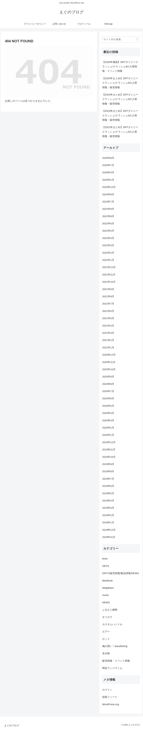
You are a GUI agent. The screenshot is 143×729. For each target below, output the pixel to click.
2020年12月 (109, 354)
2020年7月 (108, 391)
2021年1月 (108, 347)
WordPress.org (110, 704)
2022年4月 (108, 238)
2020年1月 (108, 435)
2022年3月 (108, 245)
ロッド (106, 639)
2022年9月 (108, 209)
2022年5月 (108, 230)
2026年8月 (108, 158)
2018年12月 (109, 529)
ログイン (107, 689)
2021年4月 (108, 325)
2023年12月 (109, 187)
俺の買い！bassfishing (114, 646)
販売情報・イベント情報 (116, 660)
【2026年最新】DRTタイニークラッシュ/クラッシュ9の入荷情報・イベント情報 (120, 67)
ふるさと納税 (109, 609)
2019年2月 (108, 515)
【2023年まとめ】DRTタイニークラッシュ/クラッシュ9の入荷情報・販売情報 (120, 115)
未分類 (106, 653)
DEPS (105, 566)
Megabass (108, 587)
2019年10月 (109, 457)
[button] (137, 39)
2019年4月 (108, 500)
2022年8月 (108, 216)
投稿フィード (109, 697)
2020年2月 (108, 427)
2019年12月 (109, 442)
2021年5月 (108, 318)
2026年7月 (108, 165)
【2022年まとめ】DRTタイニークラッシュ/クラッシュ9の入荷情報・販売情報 (120, 132)
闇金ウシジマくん (112, 668)
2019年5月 (108, 493)
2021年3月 (108, 333)
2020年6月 (108, 398)
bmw (105, 558)
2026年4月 (108, 172)
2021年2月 (108, 340)
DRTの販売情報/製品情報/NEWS (120, 573)
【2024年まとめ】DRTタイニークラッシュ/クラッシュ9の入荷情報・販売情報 (120, 99)
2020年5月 (108, 405)
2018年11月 (108, 537)
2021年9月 (108, 289)
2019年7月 (108, 478)
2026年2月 (108, 179)
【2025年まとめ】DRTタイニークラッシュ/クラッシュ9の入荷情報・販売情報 (120, 83)
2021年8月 (108, 296)
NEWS (106, 602)
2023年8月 (108, 194)
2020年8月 (108, 384)
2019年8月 (108, 471)
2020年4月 (108, 413)
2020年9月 (108, 376)
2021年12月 (109, 267)
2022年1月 (108, 260)
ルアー (106, 631)
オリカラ (107, 617)
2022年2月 (108, 252)
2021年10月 (109, 281)
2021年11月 (108, 274)
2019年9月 (108, 464)
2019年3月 (108, 507)
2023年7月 (108, 201)
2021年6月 (108, 311)
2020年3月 (108, 420)
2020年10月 (109, 369)
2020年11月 (108, 362)
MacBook (107, 580)
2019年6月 (108, 486)
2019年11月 (108, 449)
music (105, 595)
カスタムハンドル (112, 624)
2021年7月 (108, 303)
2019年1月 (108, 522)
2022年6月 (108, 223)
